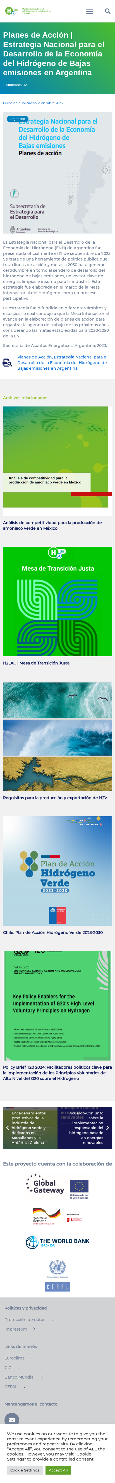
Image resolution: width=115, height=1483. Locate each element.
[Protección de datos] (49, 1320)
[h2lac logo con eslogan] (28, 11)
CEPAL (10, 1386)
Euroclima (14, 1358)
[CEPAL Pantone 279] (57, 1276)
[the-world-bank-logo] (57, 1242)
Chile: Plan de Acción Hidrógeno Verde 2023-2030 (53, 932)
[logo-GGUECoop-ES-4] (57, 1187)
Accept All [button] (58, 1470)
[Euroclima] (29, 1358)
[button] (89, 11)
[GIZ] (15, 1368)
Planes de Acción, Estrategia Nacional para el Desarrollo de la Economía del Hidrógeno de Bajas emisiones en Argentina (62, 363)
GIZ (7, 1367)
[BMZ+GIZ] (57, 1216)
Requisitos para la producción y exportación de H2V (55, 797)
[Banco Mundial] (39, 1377)
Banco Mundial (19, 1377)
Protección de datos (24, 1319)
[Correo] (11, 1420)
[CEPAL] (22, 1387)
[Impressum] (32, 1329)
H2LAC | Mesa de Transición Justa (36, 663)
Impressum (15, 1329)
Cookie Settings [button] (24, 1470)
